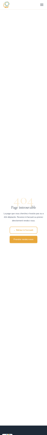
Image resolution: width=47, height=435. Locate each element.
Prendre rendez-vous (24, 239)
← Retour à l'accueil (23, 230)
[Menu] (42, 4)
